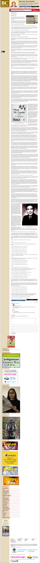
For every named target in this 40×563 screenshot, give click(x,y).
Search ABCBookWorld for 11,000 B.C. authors (36, 10)
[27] (18, 173)
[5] (11, 242)
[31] (18, 184)
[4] (14, 80)
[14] (31, 128)
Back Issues (19, 540)
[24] (11, 272)
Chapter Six (12, 302)
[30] (13, 183)
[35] (15, 201)
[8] (24, 95)
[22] (11, 268)
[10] (36, 100)
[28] (11, 277)
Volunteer (26, 540)
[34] (16, 197)
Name (12, 326)
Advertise (33, 540)
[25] (18, 169)
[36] (11, 293)
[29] (11, 279)
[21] (31, 151)
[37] (12, 214)
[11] (34, 110)
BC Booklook (4, 3)
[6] (13, 89)
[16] (32, 133)
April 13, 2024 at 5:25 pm (16, 306)
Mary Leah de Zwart (17, 305)
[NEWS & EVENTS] (11, 412)
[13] (11, 254)
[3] (17, 78)
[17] (35, 137)
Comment (12, 317)
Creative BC (23, 554)
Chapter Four (36, 302)
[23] (13, 159)
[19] (36, 144)
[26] (25, 172)
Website (12, 331)
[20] (26, 148)
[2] (37, 76)
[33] (14, 192)
